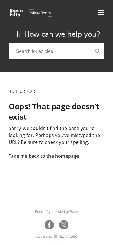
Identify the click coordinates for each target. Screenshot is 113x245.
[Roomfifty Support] (30, 15)
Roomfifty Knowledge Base (56, 211)
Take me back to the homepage (44, 156)
